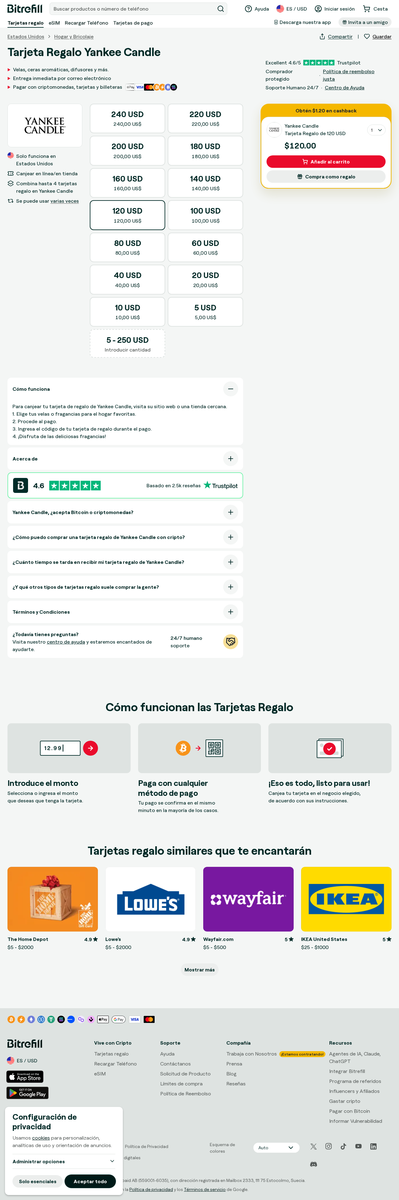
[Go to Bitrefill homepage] (24, 8)
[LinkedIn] (373, 1146)
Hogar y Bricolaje (74, 36)
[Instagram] (328, 1146)
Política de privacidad (151, 1189)
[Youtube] (358, 1146)
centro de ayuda (66, 642)
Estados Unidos (25, 36)
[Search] (220, 9)
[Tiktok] (343, 1146)
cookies (41, 1138)
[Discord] (313, 1164)
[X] (313, 1146)
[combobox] (133, 8)
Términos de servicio (205, 1189)
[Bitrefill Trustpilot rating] (75, 485)
